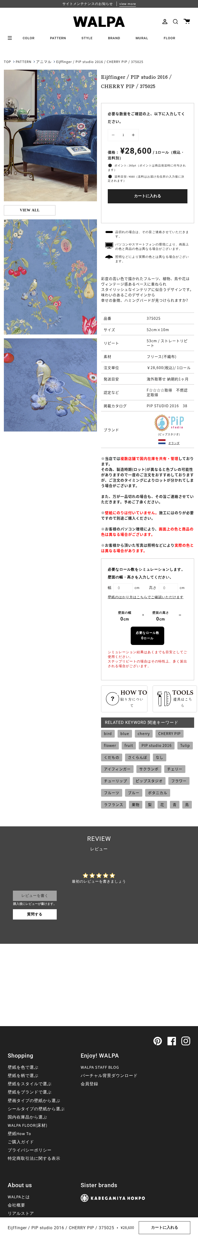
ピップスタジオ (149, 780)
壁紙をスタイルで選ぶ (30, 1084)
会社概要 (16, 1205)
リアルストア (21, 1213)
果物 (135, 804)
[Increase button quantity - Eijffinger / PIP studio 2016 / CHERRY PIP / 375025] (132, 135)
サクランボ (149, 768)
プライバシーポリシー (30, 1150)
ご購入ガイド (21, 1142)
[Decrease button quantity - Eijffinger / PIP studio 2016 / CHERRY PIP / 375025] (114, 135)
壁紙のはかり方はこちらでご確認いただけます (146, 597)
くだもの (111, 757)
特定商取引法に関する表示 (34, 1158)
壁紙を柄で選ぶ (23, 1076)
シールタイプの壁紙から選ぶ (36, 1109)
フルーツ (111, 792)
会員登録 (89, 1084)
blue (124, 733)
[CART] (187, 21)
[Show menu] (11, 38)
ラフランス (113, 804)
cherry (144, 733)
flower (110, 745)
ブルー (133, 792)
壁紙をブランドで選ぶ (30, 1092)
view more (127, 4)
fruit (129, 745)
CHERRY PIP (169, 733)
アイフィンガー (117, 768)
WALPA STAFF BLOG (100, 1067)
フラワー (179, 780)
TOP (7, 62)
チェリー (175, 768)
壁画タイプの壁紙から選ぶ (34, 1101)
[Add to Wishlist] (147, 212)
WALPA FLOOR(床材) (27, 1125)
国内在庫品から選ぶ (27, 1117)
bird (108, 733)
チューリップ (115, 780)
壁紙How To (19, 1134)
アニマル (44, 62)
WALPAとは (19, 1197)
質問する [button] (35, 914)
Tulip (185, 745)
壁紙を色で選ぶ (23, 1067)
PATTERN (23, 62)
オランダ (174, 443)
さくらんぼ (137, 757)
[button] (175, 21)
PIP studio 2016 (157, 745)
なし (159, 757)
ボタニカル (157, 792)
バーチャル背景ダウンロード (109, 1076)
